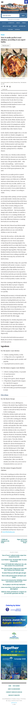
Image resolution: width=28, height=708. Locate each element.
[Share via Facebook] (4, 86)
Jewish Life (22, 26)
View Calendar (16, 686)
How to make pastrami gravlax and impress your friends (14, 576)
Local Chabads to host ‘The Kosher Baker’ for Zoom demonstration (14, 560)
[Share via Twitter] (2, 86)
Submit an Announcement (14, 689)
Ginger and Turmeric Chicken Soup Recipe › (22, 541)
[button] (26, 2)
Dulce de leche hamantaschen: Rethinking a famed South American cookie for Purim (14, 580)
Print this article (6, 45)
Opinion (15, 26)
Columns (10, 29)
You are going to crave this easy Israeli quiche (14, 584)
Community (11, 22)
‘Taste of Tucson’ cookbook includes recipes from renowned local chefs (14, 556)
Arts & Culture (6, 26)
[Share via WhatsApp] (10, 86)
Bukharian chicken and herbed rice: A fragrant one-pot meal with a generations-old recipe (14, 592)
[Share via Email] (7, 86)
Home (10, 686)
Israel (18, 22)
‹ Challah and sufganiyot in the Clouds (5, 541)
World (24, 22)
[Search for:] (10, 15)
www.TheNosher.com (8, 532)
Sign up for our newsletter (13, 19)
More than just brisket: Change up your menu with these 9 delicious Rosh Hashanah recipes (14, 569)
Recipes (3, 35)
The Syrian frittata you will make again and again (14, 573)
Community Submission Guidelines (14, 692)
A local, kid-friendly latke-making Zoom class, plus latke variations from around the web (14, 564)
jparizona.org (14, 702)
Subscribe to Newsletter (14, 695)
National (17, 29)
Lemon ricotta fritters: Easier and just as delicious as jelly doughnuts (14, 588)
